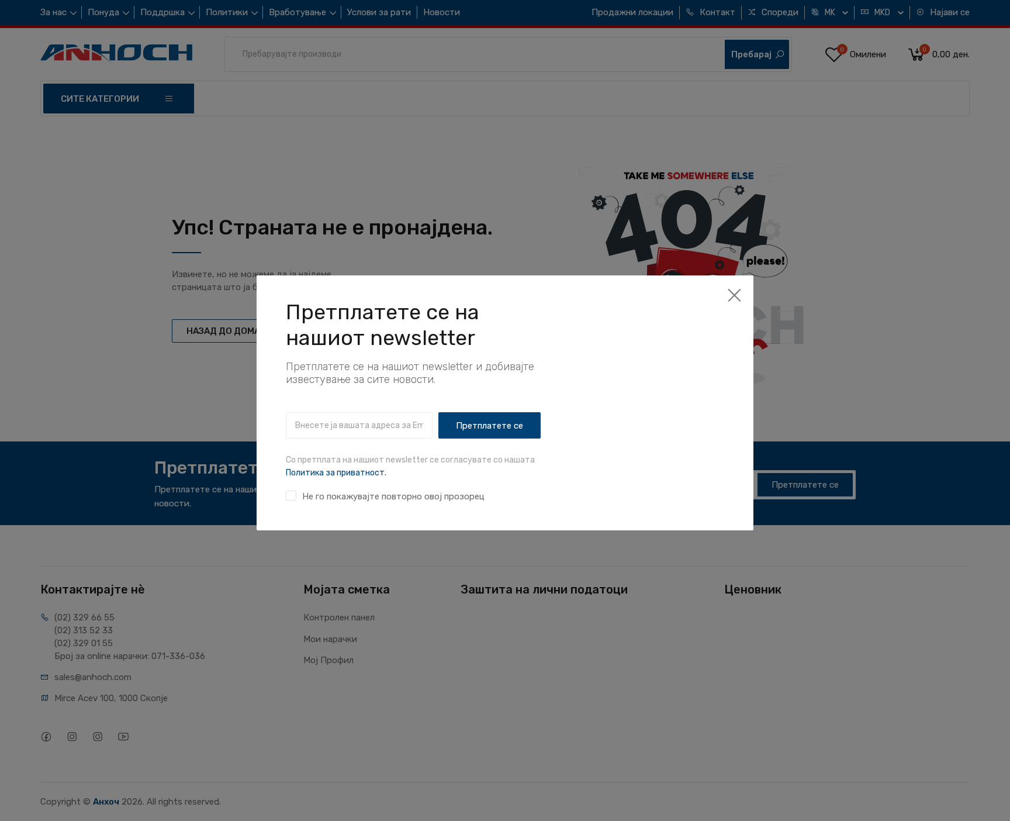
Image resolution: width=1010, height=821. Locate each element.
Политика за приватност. (336, 473)
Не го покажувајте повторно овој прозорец (393, 496)
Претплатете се (489, 425)
